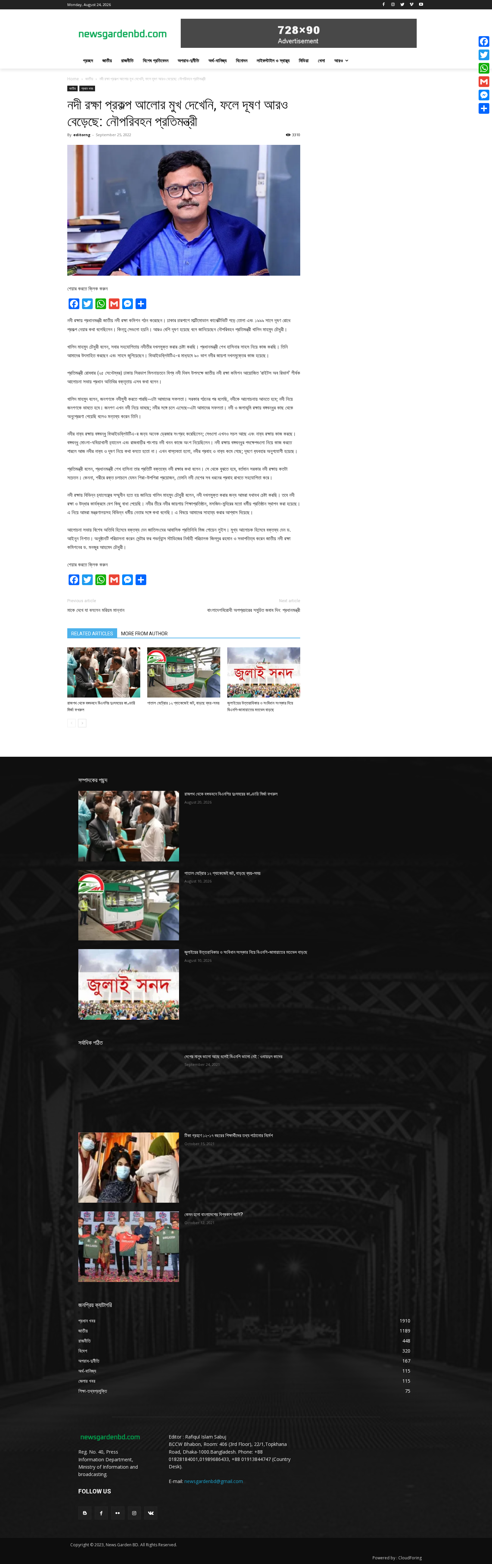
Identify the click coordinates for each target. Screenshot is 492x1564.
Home (73, 79)
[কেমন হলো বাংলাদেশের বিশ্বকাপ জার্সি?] (128, 1246)
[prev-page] (71, 723)
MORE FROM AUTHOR (144, 633)
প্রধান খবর (87, 88)
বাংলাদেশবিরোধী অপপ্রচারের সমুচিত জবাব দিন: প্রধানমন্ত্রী (253, 610)
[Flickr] (117, 1513)
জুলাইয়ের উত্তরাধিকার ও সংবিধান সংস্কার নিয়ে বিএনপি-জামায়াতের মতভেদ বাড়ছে (245, 952)
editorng (81, 134)
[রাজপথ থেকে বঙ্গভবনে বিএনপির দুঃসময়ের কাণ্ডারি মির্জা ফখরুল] (103, 672)
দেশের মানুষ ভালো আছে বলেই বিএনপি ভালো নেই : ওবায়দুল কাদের (233, 1056)
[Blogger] (84, 1513)
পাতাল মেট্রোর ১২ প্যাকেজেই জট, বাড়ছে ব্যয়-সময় (183, 703)
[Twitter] (402, 5)
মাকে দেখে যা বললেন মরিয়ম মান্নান (96, 610)
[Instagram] (393, 5)
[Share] (484, 108)
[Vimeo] (411, 5)
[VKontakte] (150, 1513)
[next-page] (82, 723)
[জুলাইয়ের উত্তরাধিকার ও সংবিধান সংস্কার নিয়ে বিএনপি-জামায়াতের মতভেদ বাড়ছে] (263, 672)
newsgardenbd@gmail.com (213, 1481)
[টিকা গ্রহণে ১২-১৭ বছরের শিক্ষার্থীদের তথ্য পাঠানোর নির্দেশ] (128, 1167)
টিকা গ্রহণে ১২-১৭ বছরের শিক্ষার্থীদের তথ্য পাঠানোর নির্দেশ (228, 1135)
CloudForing (410, 1558)
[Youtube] (421, 5)
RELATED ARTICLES (92, 633)
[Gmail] (484, 81)
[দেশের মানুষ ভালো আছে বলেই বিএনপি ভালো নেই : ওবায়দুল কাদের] (128, 1088)
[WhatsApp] (484, 68)
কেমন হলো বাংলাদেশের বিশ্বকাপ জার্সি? (213, 1214)
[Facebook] (384, 5)
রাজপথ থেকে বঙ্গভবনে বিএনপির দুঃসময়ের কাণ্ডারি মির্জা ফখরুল (230, 794)
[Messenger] (484, 95)
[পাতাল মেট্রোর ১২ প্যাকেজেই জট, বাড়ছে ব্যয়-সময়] (183, 672)
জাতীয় (89, 79)
